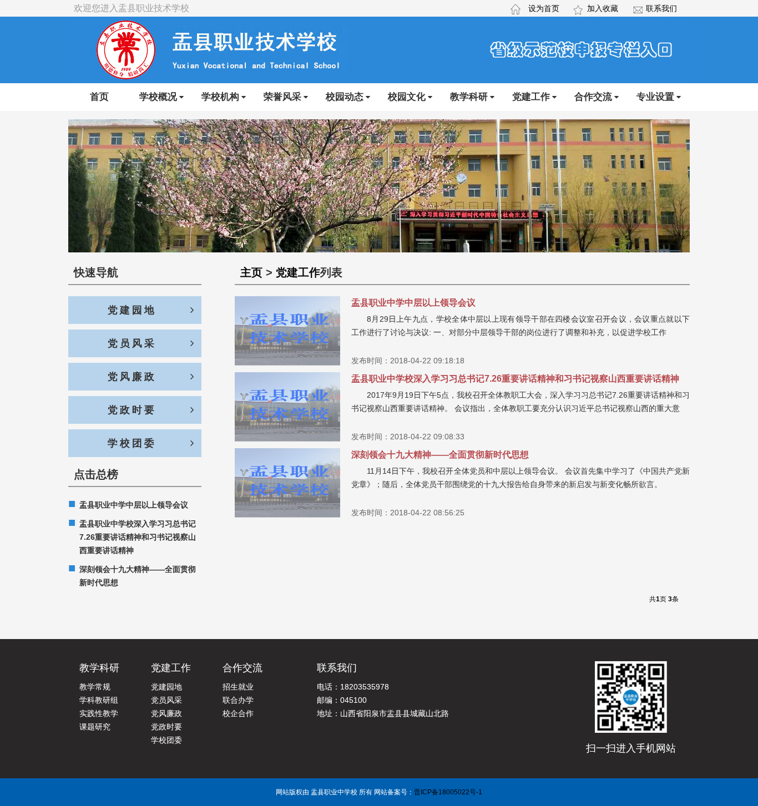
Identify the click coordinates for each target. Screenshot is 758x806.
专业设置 (655, 97)
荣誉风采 (282, 97)
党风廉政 (132, 376)
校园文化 (407, 97)
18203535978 (364, 686)
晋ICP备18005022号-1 (448, 792)
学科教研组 (98, 700)
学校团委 (132, 443)
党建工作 (531, 97)
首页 (99, 97)
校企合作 (238, 713)
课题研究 (94, 726)
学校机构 (220, 97)
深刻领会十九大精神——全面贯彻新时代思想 (132, 574)
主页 (251, 272)
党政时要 (132, 409)
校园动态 (344, 97)
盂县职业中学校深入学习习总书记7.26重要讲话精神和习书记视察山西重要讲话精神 (132, 536)
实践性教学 (98, 713)
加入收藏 (602, 8)
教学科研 (469, 97)
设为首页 (543, 8)
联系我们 (661, 8)
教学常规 (94, 686)
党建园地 (132, 310)
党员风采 (132, 343)
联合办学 (238, 700)
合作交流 (593, 97)
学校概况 (158, 97)
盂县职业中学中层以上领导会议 (128, 504)
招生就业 (238, 686)
